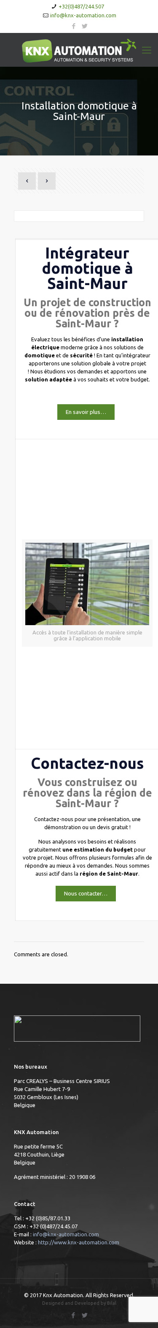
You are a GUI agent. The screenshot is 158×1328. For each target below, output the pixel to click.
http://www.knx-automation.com (78, 1242)
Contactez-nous (87, 763)
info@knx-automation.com (83, 15)
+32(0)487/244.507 (81, 6)
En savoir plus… (86, 412)
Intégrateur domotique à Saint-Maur (87, 268)
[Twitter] (84, 26)
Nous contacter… (85, 893)
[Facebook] (73, 26)
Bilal (111, 1303)
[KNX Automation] (79, 50)
